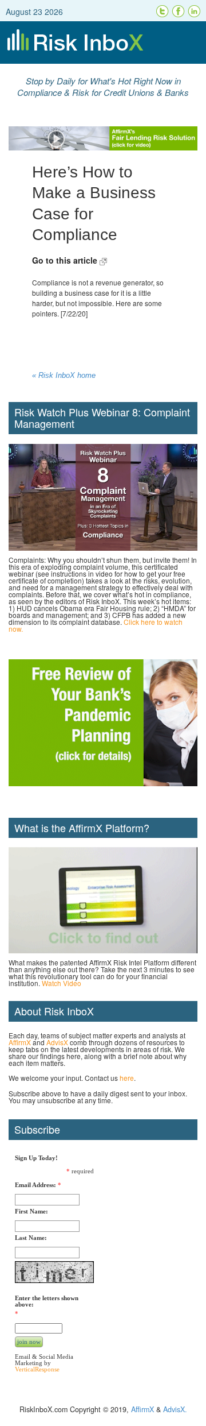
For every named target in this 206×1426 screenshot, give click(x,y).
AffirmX (20, 1042)
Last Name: (31, 1238)
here (127, 1078)
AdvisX (57, 1042)
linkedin (194, 11)
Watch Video (61, 983)
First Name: (31, 1211)
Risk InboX (103, 42)
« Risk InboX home (64, 376)
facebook (178, 11)
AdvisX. (175, 1409)
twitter (162, 11)
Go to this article (66, 260)
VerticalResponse (37, 1369)
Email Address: (35, 1185)
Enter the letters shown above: (46, 1301)
